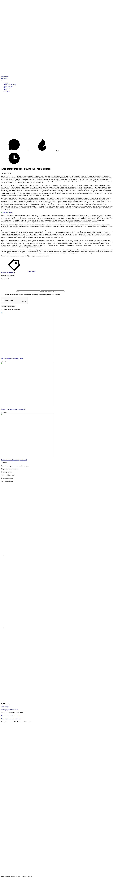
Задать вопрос (5, 706)
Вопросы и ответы (10, 84)
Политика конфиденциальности (10, 719)
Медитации (7, 88)
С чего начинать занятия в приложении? (13, 409)
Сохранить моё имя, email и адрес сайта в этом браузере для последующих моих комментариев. (32, 294)
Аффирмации (8, 86)
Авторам (7, 91)
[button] (1, 79)
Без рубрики (31, 271)
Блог (5, 89)
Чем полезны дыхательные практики (12, 358)
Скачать (6, 83)
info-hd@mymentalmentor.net (9, 709)
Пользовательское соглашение (10, 716)
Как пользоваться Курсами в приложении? (14, 460)
